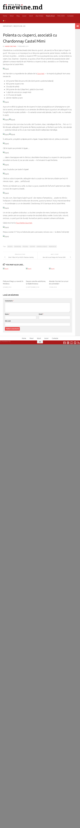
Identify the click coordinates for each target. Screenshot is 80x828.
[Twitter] (75, 342)
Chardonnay (17, 246)
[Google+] (68, 342)
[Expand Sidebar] (77, 26)
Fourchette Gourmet (24, 223)
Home (5, 16)
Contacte (70, 16)
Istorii (31, 16)
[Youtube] (71, 342)
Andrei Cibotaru (10, 46)
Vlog (18, 16)
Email (41, 314)
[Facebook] (64, 342)
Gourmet (40, 73)
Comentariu (9, 301)
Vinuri (12, 16)
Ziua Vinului (39, 16)
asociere (10, 246)
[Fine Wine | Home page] (22, 6)
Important (7, 26)
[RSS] (78, 342)
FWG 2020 (61, 16)
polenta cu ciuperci (42, 246)
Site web (8, 321)
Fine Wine (25, 246)
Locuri (24, 16)
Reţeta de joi (50, 16)
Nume (7, 314)
